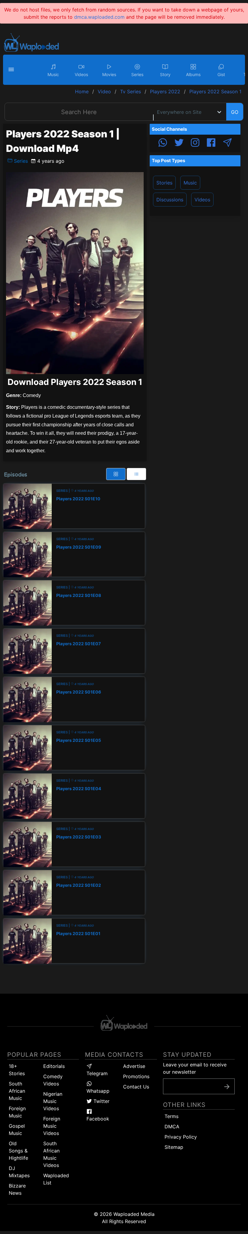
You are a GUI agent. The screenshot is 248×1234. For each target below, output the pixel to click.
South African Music (17, 1091)
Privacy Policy (181, 1137)
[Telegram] (227, 143)
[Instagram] (195, 143)
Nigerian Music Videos (52, 1101)
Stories (164, 183)
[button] (12, 70)
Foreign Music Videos (51, 1126)
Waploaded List (56, 1179)
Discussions (169, 200)
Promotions (136, 1076)
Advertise (134, 1066)
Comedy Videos (53, 1080)
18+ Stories (17, 1069)
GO (234, 112)
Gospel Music (17, 1129)
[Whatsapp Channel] (162, 143)
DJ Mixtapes (19, 1171)
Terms (171, 1116)
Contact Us (136, 1087)
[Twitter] (179, 143)
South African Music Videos (51, 1154)
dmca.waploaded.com (99, 17)
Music (190, 183)
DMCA (172, 1126)
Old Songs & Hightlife (18, 1150)
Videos (202, 200)
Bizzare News (17, 1189)
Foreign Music (17, 1112)
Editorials (54, 1066)
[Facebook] (211, 143)
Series (20, 161)
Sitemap (174, 1147)
